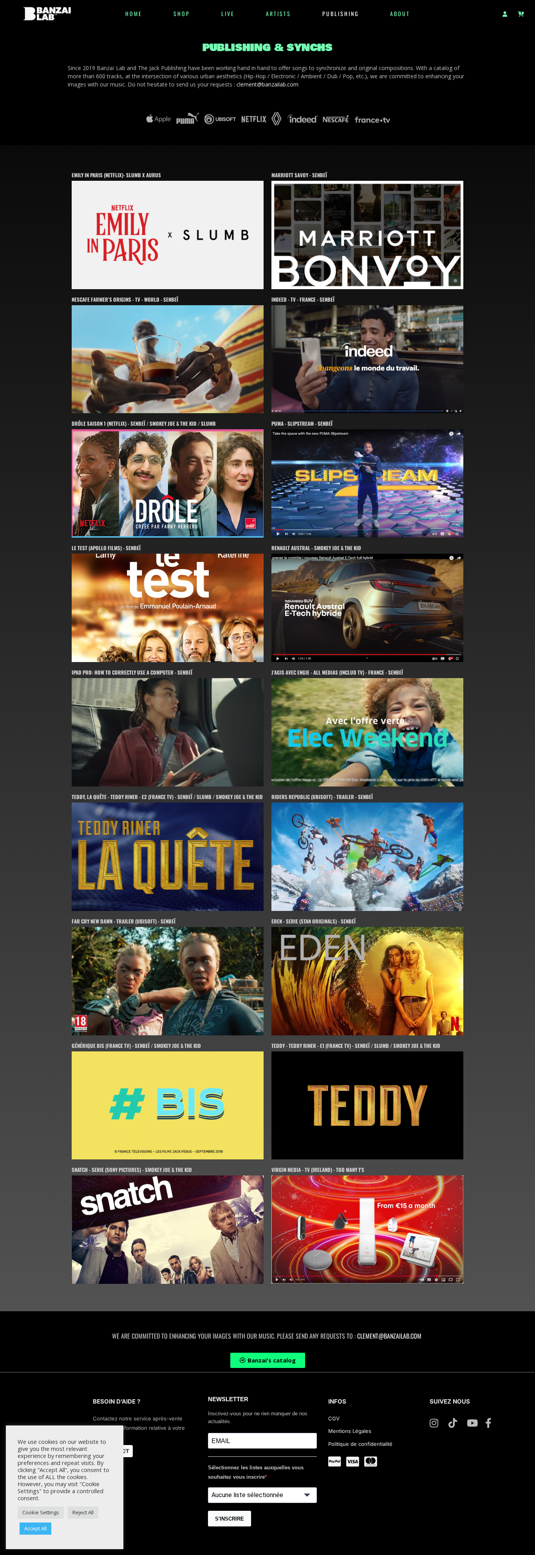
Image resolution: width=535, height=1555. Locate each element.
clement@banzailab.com (267, 84)
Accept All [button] (35, 1528)
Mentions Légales (349, 1431)
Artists (278, 13)
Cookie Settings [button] (40, 1512)
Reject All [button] (83, 1512)
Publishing (340, 13)
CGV (334, 1418)
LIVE (228, 13)
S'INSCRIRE (229, 1519)
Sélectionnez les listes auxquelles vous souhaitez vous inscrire (256, 1472)
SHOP (182, 13)
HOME (133, 13)
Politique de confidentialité (360, 1444)
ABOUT (400, 13)
